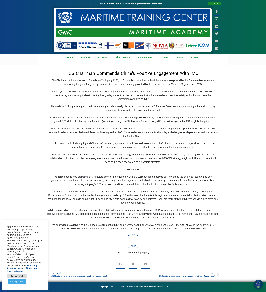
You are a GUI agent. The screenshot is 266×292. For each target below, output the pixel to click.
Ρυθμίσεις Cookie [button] (17, 276)
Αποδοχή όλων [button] (17, 281)
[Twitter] (216, 33)
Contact (180, 57)
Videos (164, 57)
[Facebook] (120, 264)
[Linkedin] (216, 26)
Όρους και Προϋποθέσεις (22, 269)
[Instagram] (216, 18)
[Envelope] (216, 48)
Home (70, 57)
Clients (195, 57)
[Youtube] (216, 41)
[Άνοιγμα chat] (258, 284)
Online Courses (123, 57)
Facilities (86, 57)
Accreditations (145, 57)
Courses (102, 57)
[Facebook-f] (216, 11)
